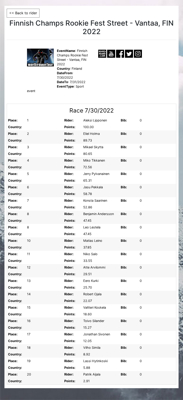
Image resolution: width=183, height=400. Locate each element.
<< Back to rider (23, 13)
